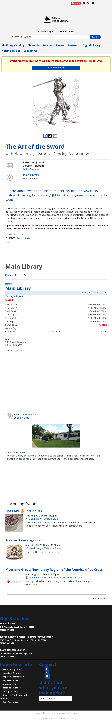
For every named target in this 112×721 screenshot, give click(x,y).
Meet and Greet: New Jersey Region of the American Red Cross (54, 569)
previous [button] (11, 331)
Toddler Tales (24, 540)
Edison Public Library (56, 20)
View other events (56, 67)
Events (60, 45)
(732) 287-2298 (7, 630)
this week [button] (55, 331)
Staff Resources (10, 702)
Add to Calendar (31, 169)
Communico (73, 713)
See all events (100, 598)
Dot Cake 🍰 (24, 511)
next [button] (102, 331)
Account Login (46, 31)
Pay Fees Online (65, 31)
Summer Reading (24, 238)
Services (47, 45)
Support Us (30, 50)
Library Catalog (14, 45)
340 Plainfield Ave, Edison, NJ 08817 (17, 627)
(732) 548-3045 (7, 643)
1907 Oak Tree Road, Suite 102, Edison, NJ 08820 (23, 640)
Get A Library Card (11, 669)
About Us (33, 45)
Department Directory (13, 676)
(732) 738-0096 (7, 656)
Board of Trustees (12, 687)
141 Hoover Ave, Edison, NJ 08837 (16, 653)
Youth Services (11, 50)
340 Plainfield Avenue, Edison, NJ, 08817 (25, 416)
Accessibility (62, 713)
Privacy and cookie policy (44, 713)
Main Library (31, 175)
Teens (20, 234)
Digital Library (91, 45)
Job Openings (9, 684)
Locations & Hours (12, 673)
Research (73, 45)
